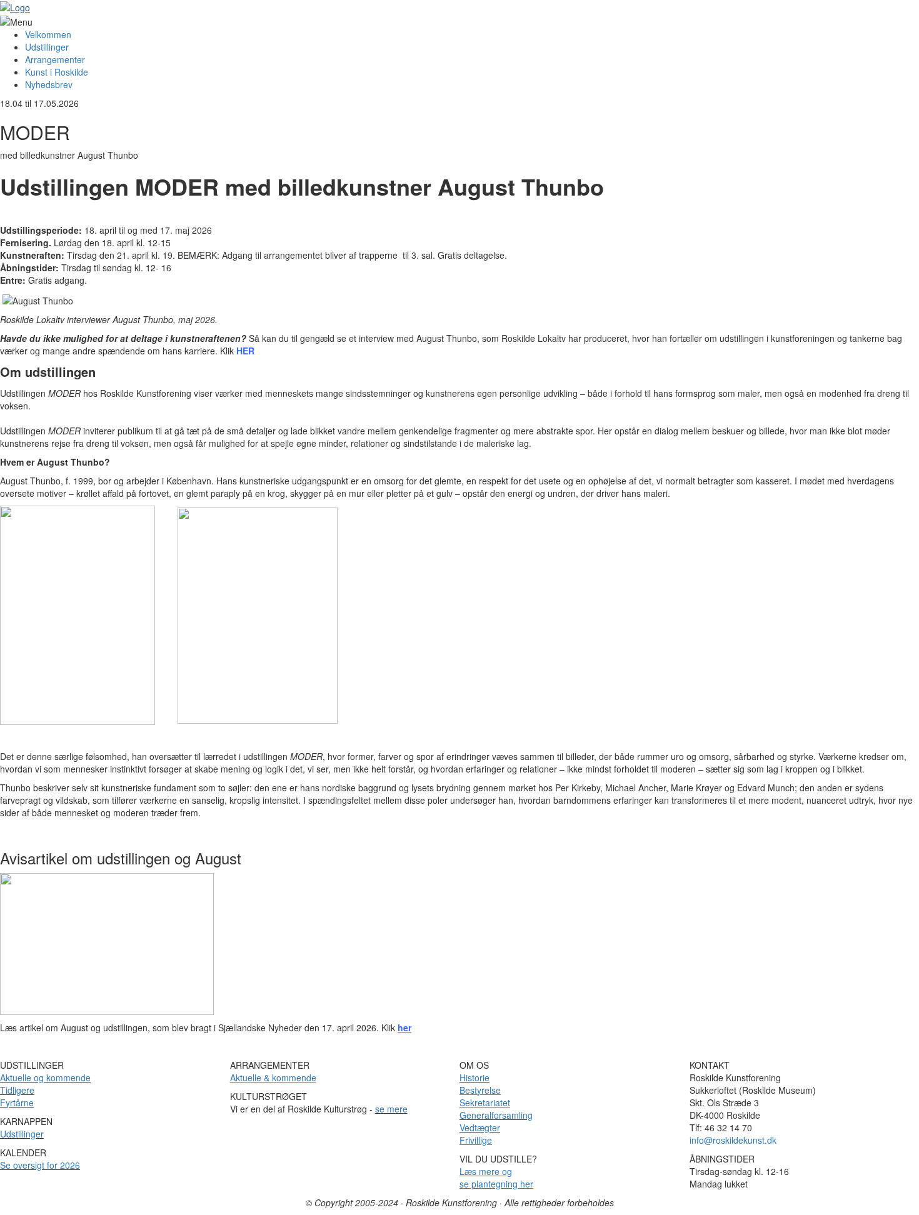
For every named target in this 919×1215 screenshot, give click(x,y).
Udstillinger (47, 47)
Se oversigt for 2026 (40, 1165)
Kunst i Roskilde (56, 72)
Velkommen (48, 34)
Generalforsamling (496, 1115)
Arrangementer (55, 59)
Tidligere (17, 1090)
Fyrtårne (17, 1102)
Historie (475, 1077)
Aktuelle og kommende (45, 1077)
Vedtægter (480, 1127)
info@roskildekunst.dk (733, 1140)
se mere (391, 1108)
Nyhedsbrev (49, 84)
